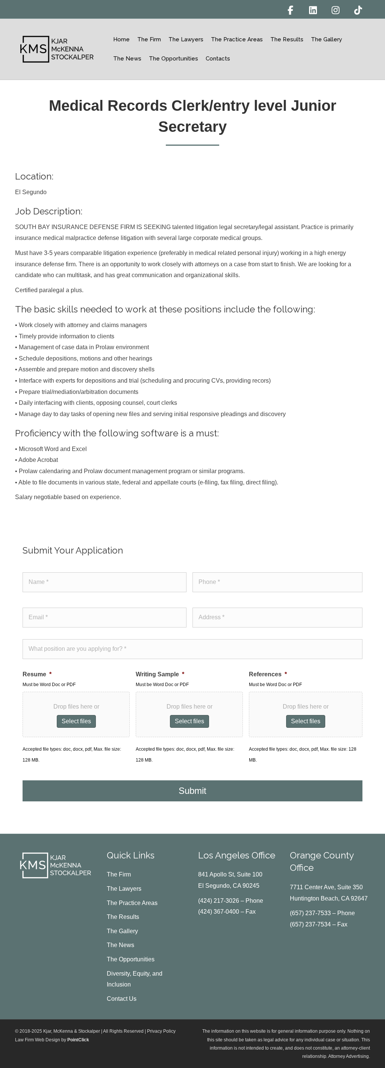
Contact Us (121, 999)
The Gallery (326, 39)
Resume (37, 674)
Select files (76, 721)
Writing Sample (160, 674)
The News (127, 58)
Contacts (218, 58)
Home (121, 39)
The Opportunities (173, 58)
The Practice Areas (237, 39)
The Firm (149, 39)
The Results (286, 39)
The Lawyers (185, 39)
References (268, 674)
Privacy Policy (161, 1031)
